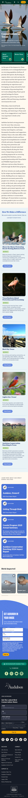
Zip (4, 633)
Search (18, 2)
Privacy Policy (5, 643)
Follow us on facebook (6, 673)
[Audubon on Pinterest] (25, 739)
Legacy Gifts (4, 779)
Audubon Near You (6, 772)
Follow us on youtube (16, 673)
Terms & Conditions (10, 650)
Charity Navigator (14, 789)
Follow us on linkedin (21, 673)
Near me (15, 2)
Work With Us (18, 750)
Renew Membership (6, 782)
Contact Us (18, 757)
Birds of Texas (19, 54)
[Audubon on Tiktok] (20, 739)
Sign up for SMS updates (19, 760)
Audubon (7, 2)
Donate (23, 2)
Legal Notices (7, 796)
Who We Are (4, 750)
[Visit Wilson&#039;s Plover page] (8, 583)
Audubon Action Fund (7, 765)
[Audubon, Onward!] (14, 491)
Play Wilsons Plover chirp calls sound (13, 575)
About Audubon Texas (5, 56)
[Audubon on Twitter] (11, 739)
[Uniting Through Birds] (14, 507)
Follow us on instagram (11, 673)
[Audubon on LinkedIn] (16, 739)
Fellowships (18, 752)
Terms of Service (13, 643)
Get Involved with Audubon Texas (15, 664)
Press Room (18, 755)
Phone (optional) (6, 638)
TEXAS (6, 251)
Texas (5, 29)
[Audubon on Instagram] (2, 739)
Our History (4, 752)
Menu (3, 2)
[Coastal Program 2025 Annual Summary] (14, 526)
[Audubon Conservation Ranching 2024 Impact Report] (14, 548)
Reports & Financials (6, 762)
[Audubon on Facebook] (7, 739)
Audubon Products (6, 774)
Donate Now (4, 777)
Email (4, 628)
